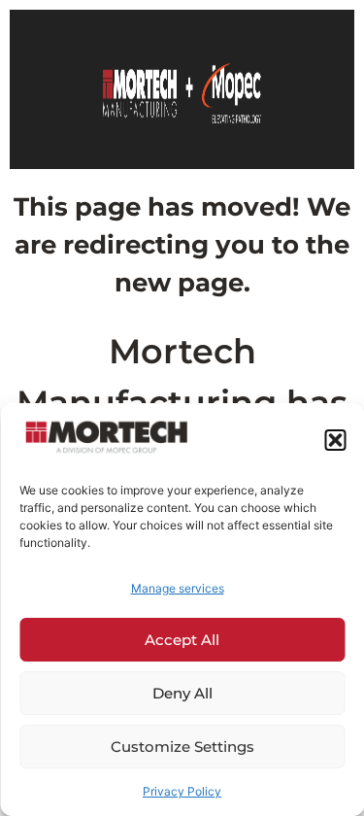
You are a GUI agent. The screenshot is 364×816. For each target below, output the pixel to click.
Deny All (182, 693)
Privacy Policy (182, 791)
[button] (335, 440)
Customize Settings (182, 746)
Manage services (177, 588)
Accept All (182, 639)
